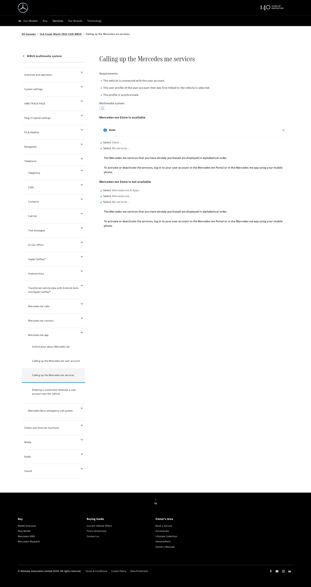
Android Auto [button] (36, 273)
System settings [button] (33, 89)
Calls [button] (31, 187)
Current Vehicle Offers (99, 526)
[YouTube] (277, 571)
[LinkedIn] (290, 571)
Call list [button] (32, 216)
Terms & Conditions (96, 571)
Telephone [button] (30, 161)
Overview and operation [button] (38, 74)
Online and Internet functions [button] (41, 428)
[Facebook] (271, 571)
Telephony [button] (34, 173)
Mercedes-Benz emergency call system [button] (50, 410)
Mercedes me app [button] (38, 335)
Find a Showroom (96, 531)
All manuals (29, 34)
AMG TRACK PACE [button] (34, 103)
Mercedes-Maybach (29, 541)
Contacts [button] (33, 201)
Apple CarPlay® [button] (37, 259)
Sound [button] (28, 471)
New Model (24, 531)
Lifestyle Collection (166, 536)
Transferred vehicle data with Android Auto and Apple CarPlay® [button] (53, 290)
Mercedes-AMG (26, 536)
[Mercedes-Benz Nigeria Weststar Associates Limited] (23, 8)
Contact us (93, 536)
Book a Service (164, 526)
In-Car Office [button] (36, 245)
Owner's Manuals (165, 547)
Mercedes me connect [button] (41, 320)
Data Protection (139, 571)
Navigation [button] (30, 146)
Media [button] (27, 442)
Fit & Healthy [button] (31, 132)
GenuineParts (163, 541)
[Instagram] (283, 571)
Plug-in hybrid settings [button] (37, 118)
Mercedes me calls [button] (38, 306)
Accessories (162, 531)
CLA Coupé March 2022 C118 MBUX (61, 34)
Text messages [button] (36, 230)
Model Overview (27, 526)
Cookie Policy (118, 571)
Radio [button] (27, 456)
